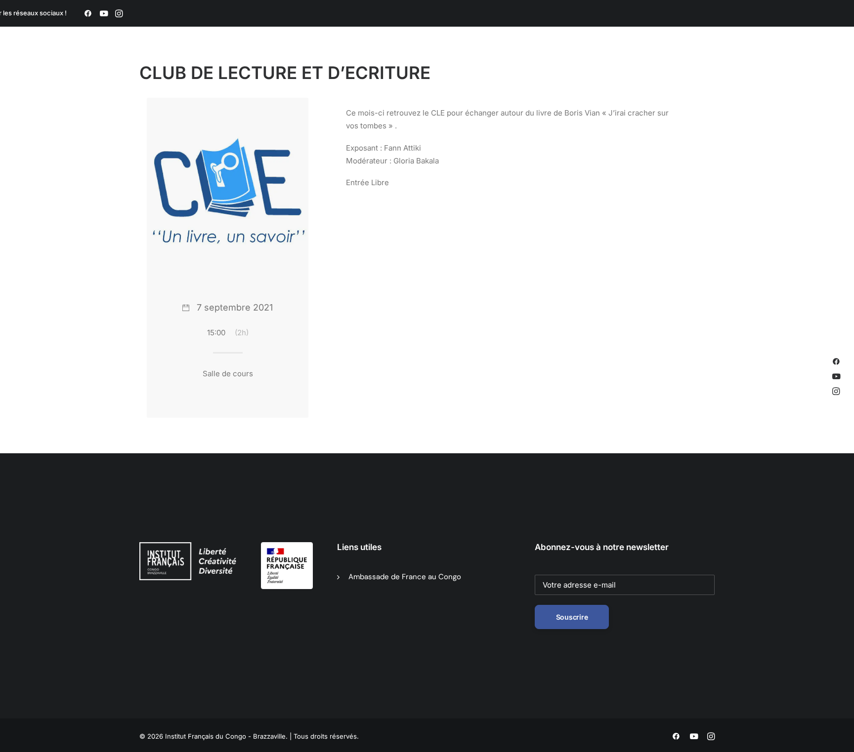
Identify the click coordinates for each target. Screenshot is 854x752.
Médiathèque (446, 59)
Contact (701, 59)
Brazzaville (319, 59)
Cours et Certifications (522, 59)
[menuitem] (88, 13)
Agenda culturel (380, 59)
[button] (88, 13)
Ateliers (590, 59)
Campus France (645, 59)
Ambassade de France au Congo (404, 577)
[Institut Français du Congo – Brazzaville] (189, 59)
